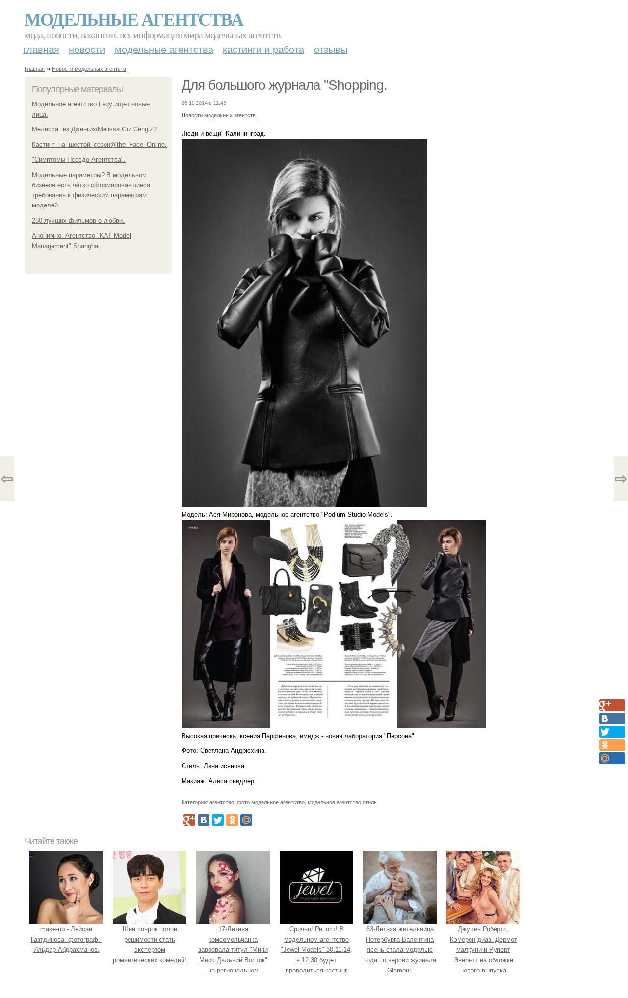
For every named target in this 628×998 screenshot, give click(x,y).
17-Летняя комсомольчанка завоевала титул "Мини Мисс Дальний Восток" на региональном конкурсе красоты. (233, 954)
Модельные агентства (134, 18)
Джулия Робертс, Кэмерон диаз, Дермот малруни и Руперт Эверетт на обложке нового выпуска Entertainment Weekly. (483, 954)
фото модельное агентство (271, 802)
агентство (221, 802)
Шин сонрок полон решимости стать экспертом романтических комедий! (149, 944)
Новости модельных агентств (89, 69)
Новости (87, 49)
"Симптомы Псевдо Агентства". (79, 159)
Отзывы (330, 49)
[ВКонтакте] (203, 820)
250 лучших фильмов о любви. (78, 220)
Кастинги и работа (263, 49)
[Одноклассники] (232, 820)
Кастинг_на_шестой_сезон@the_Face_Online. (99, 144)
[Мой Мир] (246, 820)
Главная (41, 49)
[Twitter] (218, 820)
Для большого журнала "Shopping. (284, 85)
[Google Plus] (189, 820)
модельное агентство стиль (342, 802)
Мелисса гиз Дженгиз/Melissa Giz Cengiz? (94, 129)
